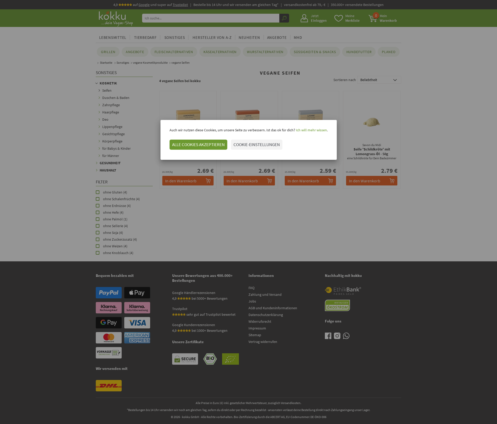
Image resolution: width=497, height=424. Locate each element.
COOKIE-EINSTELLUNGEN (256, 144)
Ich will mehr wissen (311, 130)
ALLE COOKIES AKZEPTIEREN (198, 144)
